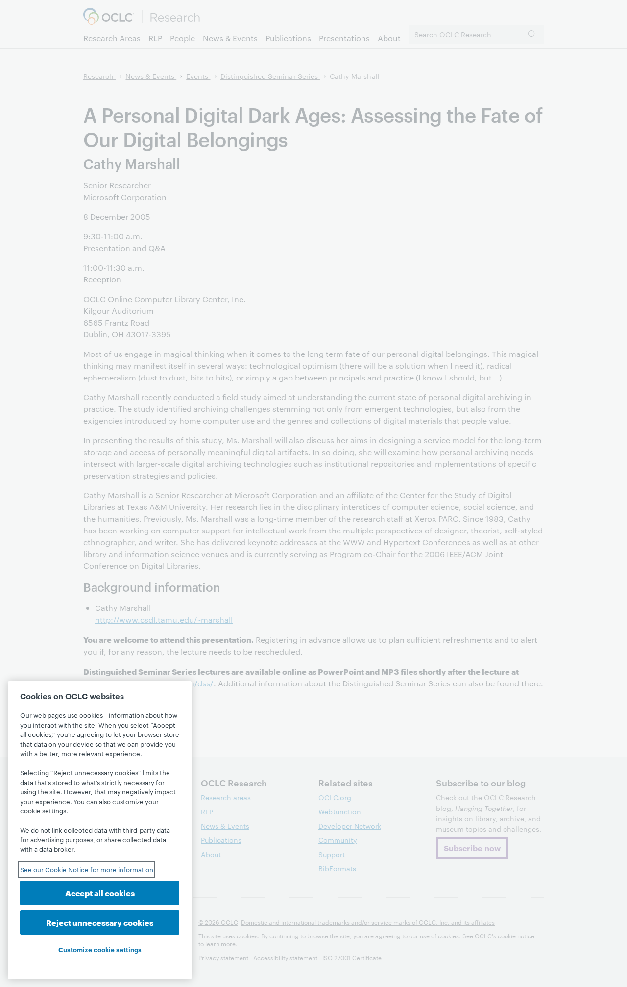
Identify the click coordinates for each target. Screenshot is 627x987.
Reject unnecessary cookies (99, 922)
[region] (100, 830)
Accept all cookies (100, 892)
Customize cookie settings (100, 949)
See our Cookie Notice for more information (86, 869)
